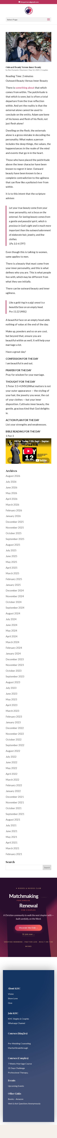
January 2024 (13, 653)
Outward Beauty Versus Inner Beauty (23, 67)
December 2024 (15, 590)
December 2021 (15, 796)
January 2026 (13, 515)
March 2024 (12, 642)
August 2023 (13, 682)
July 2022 (11, 756)
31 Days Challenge (16, 1068)
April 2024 (11, 636)
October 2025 (13, 533)
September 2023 (15, 676)
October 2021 (13, 808)
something (21, 87)
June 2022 (11, 762)
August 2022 (13, 750)
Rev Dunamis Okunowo (17, 70)
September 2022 (15, 745)
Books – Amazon (15, 1099)
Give (10, 1003)
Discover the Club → (28, 928)
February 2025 (14, 579)
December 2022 (15, 727)
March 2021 (12, 848)
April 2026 (11, 498)
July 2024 (11, 619)
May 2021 (11, 836)
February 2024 (14, 647)
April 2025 (11, 567)
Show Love (13, 998)
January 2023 (13, 722)
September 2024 (15, 607)
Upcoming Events (16, 1086)
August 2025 (13, 544)
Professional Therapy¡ (18, 1072)
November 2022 (15, 733)
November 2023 (15, 664)
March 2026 (12, 504)
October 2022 (13, 739)
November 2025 (15, 527)
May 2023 (11, 699)
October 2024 (13, 601)
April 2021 (11, 842)
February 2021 (14, 854)
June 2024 (11, 624)
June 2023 (11, 693)
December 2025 (15, 521)
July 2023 (11, 687)
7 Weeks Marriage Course (20, 1063)
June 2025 (11, 556)
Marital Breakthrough (18, 1048)
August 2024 (13, 613)
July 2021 (11, 825)
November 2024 (15, 596)
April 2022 (11, 773)
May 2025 (11, 561)
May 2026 (11, 493)
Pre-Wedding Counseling (19, 1043)
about (31, 87)
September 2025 (15, 538)
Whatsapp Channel (16, 1023)
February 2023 (14, 716)
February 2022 (14, 785)
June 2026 (11, 487)
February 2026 (14, 510)
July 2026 (11, 481)
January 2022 (13, 790)
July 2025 (11, 550)
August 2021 (13, 819)
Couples (44, 70)
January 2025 (13, 584)
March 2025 (12, 573)
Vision (11, 994)
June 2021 (11, 831)
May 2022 (11, 768)
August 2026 (13, 475)
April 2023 (11, 704)
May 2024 (11, 630)
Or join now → (28, 934)
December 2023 (15, 659)
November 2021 (15, 802)
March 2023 (12, 710)
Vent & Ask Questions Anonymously (24, 1103)
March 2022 (12, 779)
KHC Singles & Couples (18, 1018)
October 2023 (13, 670)
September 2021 (15, 813)
